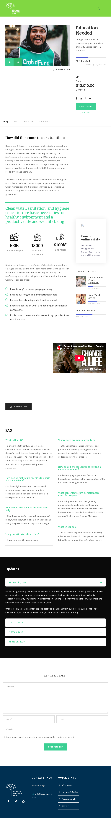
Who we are (67, 785)
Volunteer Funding (86, 310)
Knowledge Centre (70, 792)
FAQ (16, 121)
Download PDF (63, 70)
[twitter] (15, 801)
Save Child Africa (94, 296)
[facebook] (8, 801)
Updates (28, 121)
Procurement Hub (70, 799)
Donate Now (85, 106)
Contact (65, 806)
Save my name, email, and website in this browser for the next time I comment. (40, 737)
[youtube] (23, 801)
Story (5, 121)
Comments (44, 121)
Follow (86, 113)
